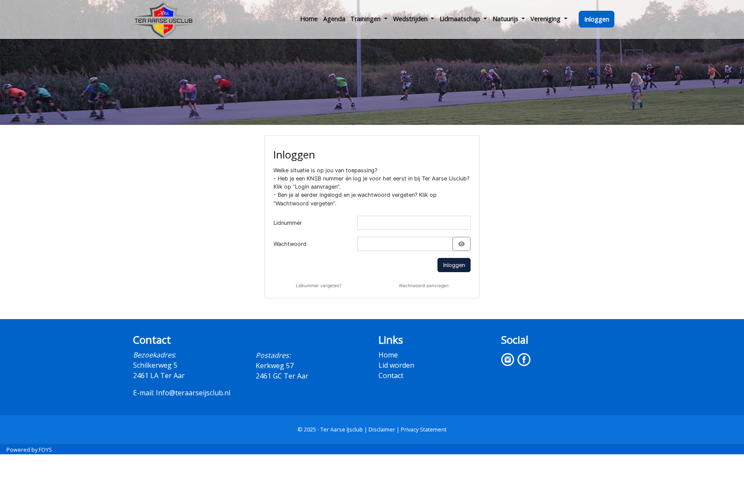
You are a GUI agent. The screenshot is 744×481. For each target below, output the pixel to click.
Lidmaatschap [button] (461, 19)
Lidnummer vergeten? (318, 285)
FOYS (45, 449)
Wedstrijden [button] (411, 19)
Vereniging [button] (546, 19)
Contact (390, 375)
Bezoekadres (154, 355)
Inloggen (596, 19)
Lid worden (396, 365)
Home (309, 19)
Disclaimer (382, 429)
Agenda (334, 19)
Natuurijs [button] (506, 19)
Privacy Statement (423, 429)
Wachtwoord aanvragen (424, 285)
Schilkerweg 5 (155, 365)
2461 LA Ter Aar (159, 375)
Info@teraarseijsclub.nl (193, 392)
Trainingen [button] (366, 19)
